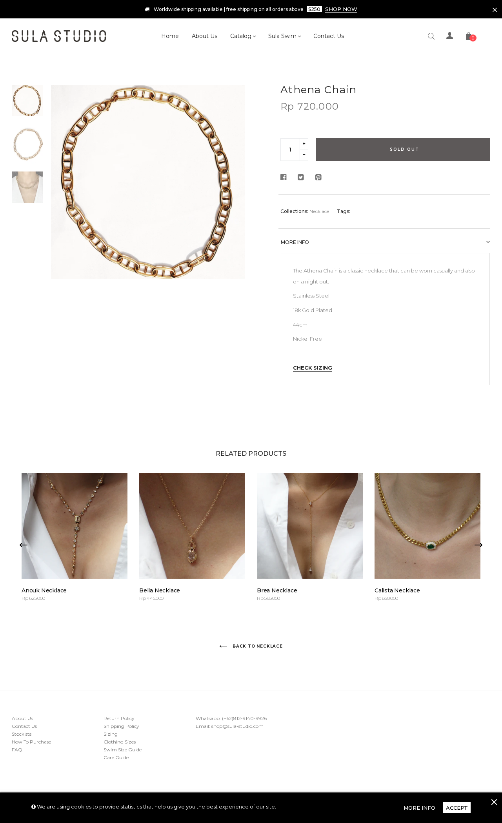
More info (295, 242)
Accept (457, 808)
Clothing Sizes (120, 742)
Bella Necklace (159, 590)
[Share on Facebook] (285, 178)
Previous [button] (63, 207)
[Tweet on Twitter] (301, 178)
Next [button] (233, 207)
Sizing (111, 734)
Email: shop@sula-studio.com (230, 726)
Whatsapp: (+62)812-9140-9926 (231, 718)
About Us (22, 718)
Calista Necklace (397, 590)
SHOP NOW (341, 9)
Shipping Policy (121, 726)
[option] (148, 182)
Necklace (319, 211)
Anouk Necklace (44, 590)
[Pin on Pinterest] (318, 178)
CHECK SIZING (312, 368)
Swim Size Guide (123, 750)
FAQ (17, 750)
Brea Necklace (277, 590)
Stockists (21, 734)
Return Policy (119, 718)
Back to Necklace (257, 646)
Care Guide (116, 757)
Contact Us (24, 726)
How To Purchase (31, 742)
